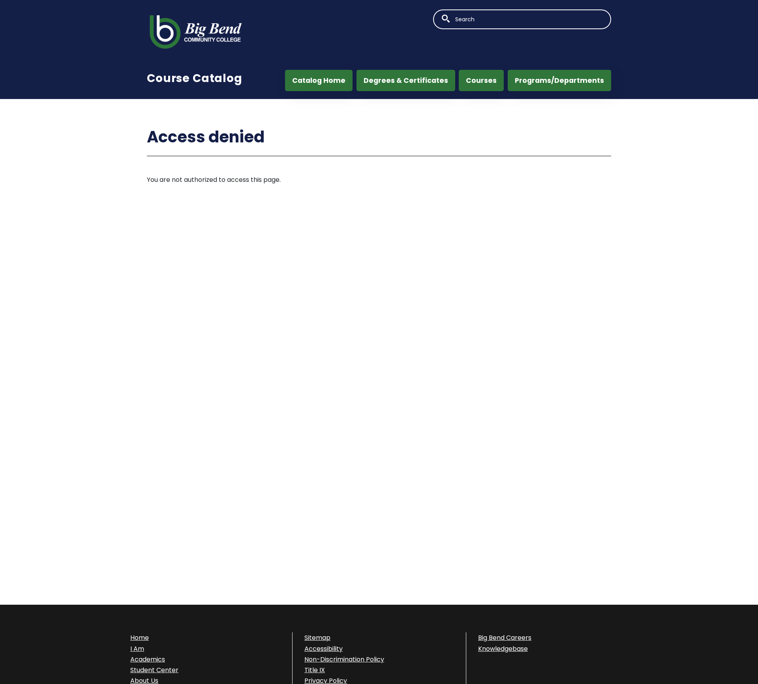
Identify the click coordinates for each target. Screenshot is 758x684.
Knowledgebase (503, 648)
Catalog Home (318, 80)
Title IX (314, 670)
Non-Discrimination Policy (344, 659)
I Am (137, 648)
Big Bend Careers (504, 637)
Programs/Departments (559, 80)
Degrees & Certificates (406, 80)
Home (139, 637)
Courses (481, 80)
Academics (147, 659)
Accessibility (323, 648)
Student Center (154, 670)
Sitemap (317, 637)
